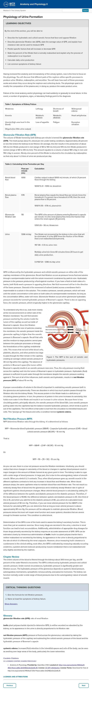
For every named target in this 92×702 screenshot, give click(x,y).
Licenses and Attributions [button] (15, 677)
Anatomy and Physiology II (34, 4)
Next (83, 686)
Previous (10, 686)
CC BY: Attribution (52, 668)
